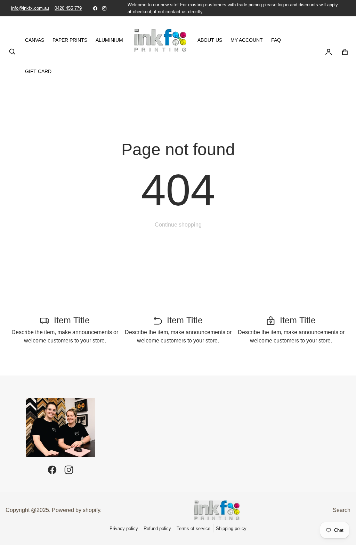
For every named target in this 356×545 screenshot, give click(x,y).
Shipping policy (231, 528)
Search (341, 510)
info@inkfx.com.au (30, 8)
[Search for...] (12, 52)
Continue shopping (178, 225)
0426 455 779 (68, 8)
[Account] (328, 52)
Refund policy (157, 528)
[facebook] (95, 8)
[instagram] (104, 8)
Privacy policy (124, 528)
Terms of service (193, 528)
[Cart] (345, 52)
